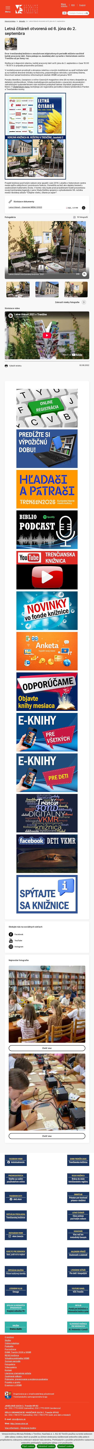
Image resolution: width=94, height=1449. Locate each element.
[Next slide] (89, 250)
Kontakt (8, 1370)
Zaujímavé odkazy (13, 1376)
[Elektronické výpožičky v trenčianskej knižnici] (47, 732)
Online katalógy (12, 1343)
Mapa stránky (64, 5)
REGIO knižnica (12, 1355)
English (82, 5)
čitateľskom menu (21, 87)
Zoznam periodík (12, 1361)
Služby (8, 1340)
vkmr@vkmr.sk (19, 1419)
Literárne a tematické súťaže (18, 1373)
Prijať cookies (28, 1446)
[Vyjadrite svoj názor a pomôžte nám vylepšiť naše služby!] (47, 651)
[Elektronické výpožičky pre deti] (47, 772)
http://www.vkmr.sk (19, 1423)
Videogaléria (11, 1367)
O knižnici (9, 1337)
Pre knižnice (10, 1349)
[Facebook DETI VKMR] (47, 853)
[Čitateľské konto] (47, 448)
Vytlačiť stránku (15, 366)
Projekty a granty (12, 1382)
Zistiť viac (47, 1048)
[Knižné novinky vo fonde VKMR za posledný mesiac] (47, 610)
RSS (73, 5)
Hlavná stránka (10, 21)
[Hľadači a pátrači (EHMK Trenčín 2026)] (47, 489)
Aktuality (22, 21)
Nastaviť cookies (65, 1446)
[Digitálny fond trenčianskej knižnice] (47, 813)
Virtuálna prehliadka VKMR (17, 1358)
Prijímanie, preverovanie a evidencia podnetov (26, 1379)
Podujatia (9, 1346)
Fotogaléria (10, 1364)
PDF (69, 208)
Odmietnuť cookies (46, 1446)
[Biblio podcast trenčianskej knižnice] (47, 529)
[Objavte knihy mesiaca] (47, 691)
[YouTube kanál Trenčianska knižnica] (47, 570)
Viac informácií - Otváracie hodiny (20, 1428)
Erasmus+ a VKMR (13, 1385)
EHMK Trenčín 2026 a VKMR (18, 1352)
